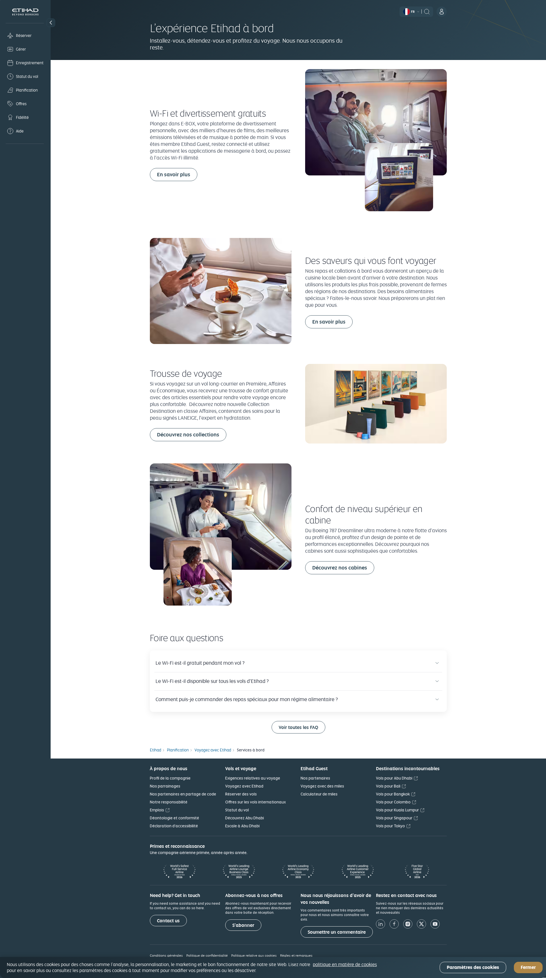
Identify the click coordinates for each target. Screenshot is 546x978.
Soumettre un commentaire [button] (337, 932)
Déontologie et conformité (174, 817)
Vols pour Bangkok (393, 794)
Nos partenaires (315, 778)
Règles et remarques (296, 955)
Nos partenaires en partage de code (183, 794)
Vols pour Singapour (394, 817)
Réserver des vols (241, 794)
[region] (273, 967)
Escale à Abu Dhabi (242, 825)
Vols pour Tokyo (390, 825)
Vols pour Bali (388, 786)
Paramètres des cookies (473, 968)
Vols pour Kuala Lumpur (397, 810)
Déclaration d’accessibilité (174, 825)
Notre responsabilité (168, 802)
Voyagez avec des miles (322, 786)
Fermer (528, 968)
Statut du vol (237, 810)
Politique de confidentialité (207, 955)
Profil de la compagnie (170, 778)
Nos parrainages (165, 786)
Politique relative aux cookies (254, 955)
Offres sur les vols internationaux (255, 802)
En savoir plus (173, 174)
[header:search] (427, 11)
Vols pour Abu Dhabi (394, 778)
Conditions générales (166, 955)
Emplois (157, 810)
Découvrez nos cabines (339, 567)
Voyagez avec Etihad (244, 786)
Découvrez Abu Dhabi (244, 817)
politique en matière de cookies (345, 964)
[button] (51, 22)
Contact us (168, 921)
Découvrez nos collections (188, 434)
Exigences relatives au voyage (252, 778)
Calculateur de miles (319, 794)
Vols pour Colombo (393, 802)
